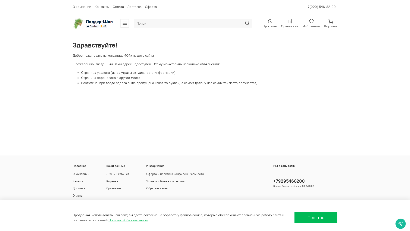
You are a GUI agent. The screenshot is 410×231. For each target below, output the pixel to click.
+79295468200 (289, 181)
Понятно (316, 217)
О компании (82, 6)
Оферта (151, 6)
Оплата (118, 6)
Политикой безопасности (128, 220)
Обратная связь (157, 188)
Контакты (102, 6)
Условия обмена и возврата (165, 181)
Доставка (134, 6)
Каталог (78, 181)
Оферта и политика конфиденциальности (175, 174)
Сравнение (114, 188)
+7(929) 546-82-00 (321, 6)
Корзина (112, 181)
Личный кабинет (117, 174)
